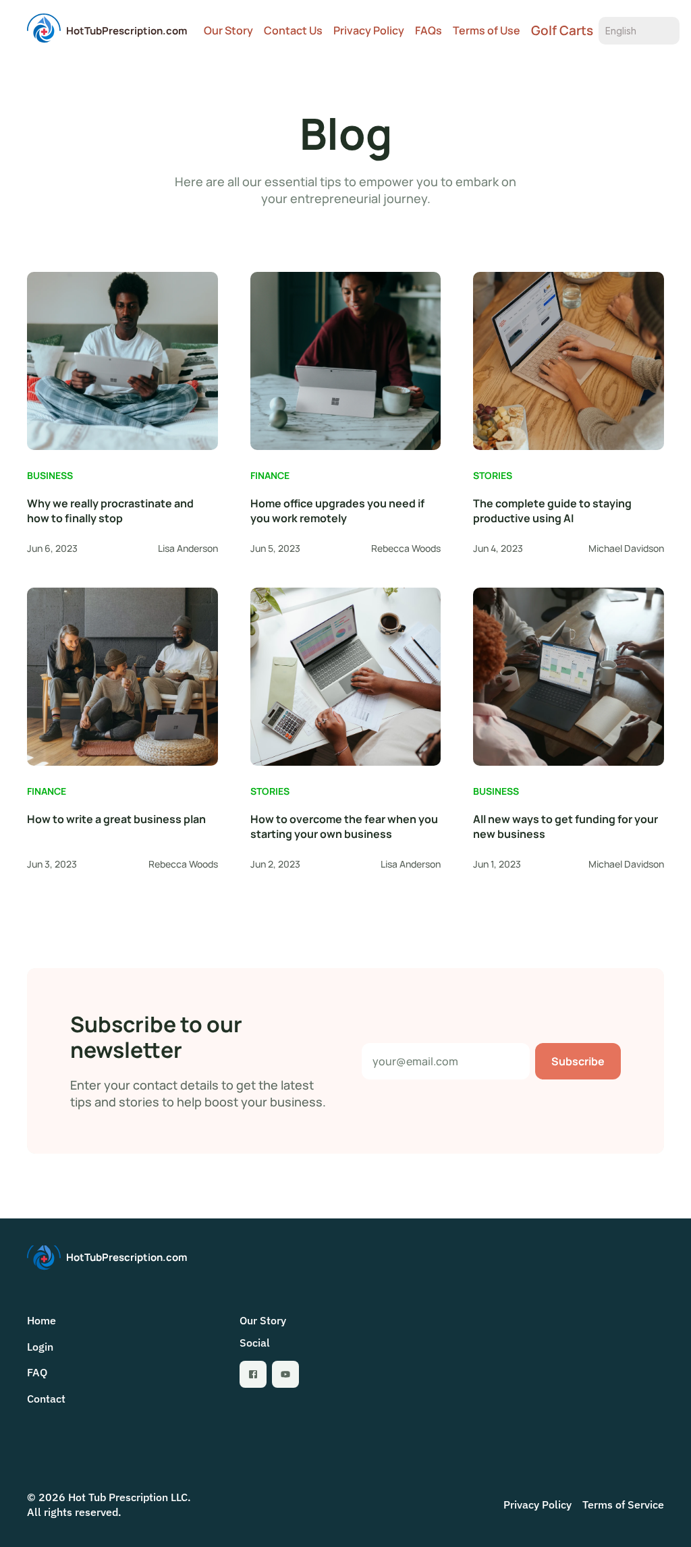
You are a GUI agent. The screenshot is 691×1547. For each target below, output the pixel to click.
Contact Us (293, 30)
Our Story (228, 30)
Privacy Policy (368, 30)
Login (40, 1346)
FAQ (37, 1372)
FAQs (428, 30)
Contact (46, 1398)
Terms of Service (623, 1504)
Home (41, 1320)
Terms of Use (486, 30)
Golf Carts (562, 30)
